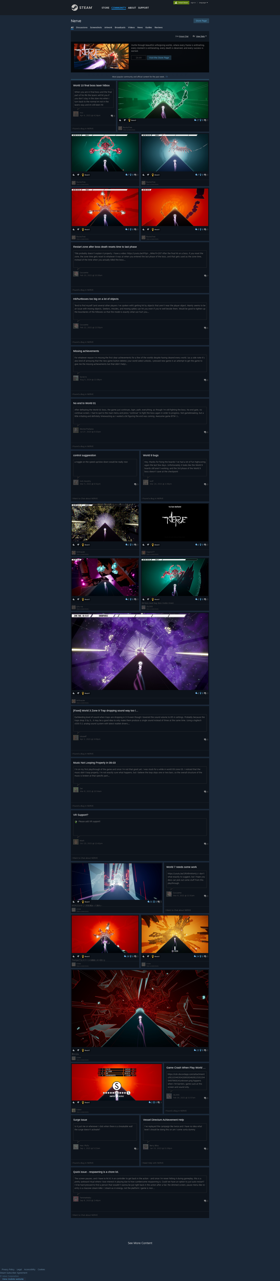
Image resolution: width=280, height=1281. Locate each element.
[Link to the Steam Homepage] (82, 10)
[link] (13, 1279)
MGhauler (80, 552)
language (202, 3)
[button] (200, 36)
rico (81, 112)
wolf (151, 481)
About (132, 7)
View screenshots (129, 130)
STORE (105, 7)
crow (78, 909)
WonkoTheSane (86, 429)
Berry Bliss (154, 1145)
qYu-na (79, 606)
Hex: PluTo (84, 1145)
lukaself (83, 736)
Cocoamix (84, 272)
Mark (82, 840)
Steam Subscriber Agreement (13, 1273)
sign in (193, 3)
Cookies (41, 1269)
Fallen (79, 1109)
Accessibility (29, 1269)
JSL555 (149, 606)
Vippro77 (150, 552)
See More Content (140, 1243)
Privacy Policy (8, 1269)
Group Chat (183, 36)
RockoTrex (127, 127)
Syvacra (83, 377)
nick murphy (85, 481)
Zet (81, 788)
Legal (19, 1269)
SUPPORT (143, 7)
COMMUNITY (118, 7)
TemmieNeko (85, 1197)
